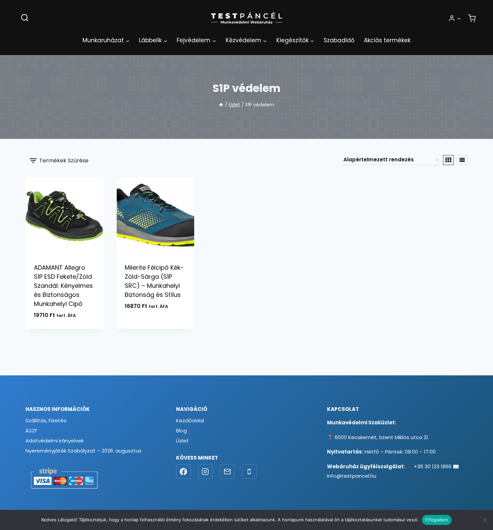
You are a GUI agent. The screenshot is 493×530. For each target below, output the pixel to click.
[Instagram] (205, 471)
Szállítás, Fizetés (45, 420)
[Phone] (249, 471)
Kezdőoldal (190, 420)
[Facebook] (183, 471)
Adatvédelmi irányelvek (54, 440)
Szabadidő (339, 40)
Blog (181, 430)
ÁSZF (31, 430)
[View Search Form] (24, 18)
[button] (458, 18)
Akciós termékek (387, 40)
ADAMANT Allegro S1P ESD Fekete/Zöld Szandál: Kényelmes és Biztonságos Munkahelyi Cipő (63, 285)
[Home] (221, 104)
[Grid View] (448, 160)
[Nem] (484, 520)
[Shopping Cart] (472, 18)
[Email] (227, 471)
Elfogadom (436, 519)
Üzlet (182, 440)
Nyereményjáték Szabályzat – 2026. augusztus (83, 450)
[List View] (462, 160)
